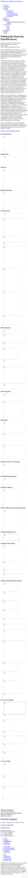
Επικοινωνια (7, 30)
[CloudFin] (15, 347)
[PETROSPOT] (15, 629)
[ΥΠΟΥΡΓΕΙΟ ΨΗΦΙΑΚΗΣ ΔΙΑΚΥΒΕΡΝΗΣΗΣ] (15, 785)
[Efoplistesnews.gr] (11, 679)
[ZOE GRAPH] (11, 540)
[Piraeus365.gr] (13, 693)
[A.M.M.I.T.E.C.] (15, 719)
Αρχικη (5, 838)
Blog (5, 854)
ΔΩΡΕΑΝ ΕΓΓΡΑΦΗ (6, 131)
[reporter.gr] (13, 577)
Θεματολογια (10, 10)
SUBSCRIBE (9, 825)
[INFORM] (11, 241)
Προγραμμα (7, 6)
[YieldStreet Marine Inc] (15, 388)
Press (5, 17)
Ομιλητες (6, 5)
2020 (8, 26)
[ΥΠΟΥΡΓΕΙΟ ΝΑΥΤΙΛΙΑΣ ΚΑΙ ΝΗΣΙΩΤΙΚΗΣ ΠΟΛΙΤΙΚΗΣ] (14, 775)
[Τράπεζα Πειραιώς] (15, 268)
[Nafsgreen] (11, 609)
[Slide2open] (15, 164)
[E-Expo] (15, 473)
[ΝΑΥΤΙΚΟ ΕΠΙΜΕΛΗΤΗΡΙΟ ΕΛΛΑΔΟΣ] (14, 798)
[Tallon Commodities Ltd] (13, 324)
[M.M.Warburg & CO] (12, 366)
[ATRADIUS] (10, 333)
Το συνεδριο (7, 846)
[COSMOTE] (15, 207)
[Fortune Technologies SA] (14, 432)
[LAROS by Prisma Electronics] (11, 400)
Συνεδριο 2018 (7, 860)
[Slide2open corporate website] (5, 827)
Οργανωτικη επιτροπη (12, 13)
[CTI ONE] (15, 235)
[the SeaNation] (11, 617)
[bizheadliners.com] (15, 151)
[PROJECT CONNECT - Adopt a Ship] (15, 743)
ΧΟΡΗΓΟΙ (6, 842)
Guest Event (7, 852)
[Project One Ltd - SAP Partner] (15, 383)
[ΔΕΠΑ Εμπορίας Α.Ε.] (10, 359)
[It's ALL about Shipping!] (15, 662)
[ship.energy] (15, 640)
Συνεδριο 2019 (7, 859)
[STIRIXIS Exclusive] (15, 484)
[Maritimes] (11, 671)
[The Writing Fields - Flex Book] (13, 504)
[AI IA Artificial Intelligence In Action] (15, 713)
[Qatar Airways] (11, 291)
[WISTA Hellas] (10, 751)
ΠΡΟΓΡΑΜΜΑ (16, 131)
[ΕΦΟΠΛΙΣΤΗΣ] (11, 591)
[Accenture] (13, 217)
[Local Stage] (14, 529)
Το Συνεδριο (10, 12)
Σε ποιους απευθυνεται (12, 15)
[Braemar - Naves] (15, 341)
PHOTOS (6, 19)
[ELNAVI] (11, 600)
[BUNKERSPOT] (15, 623)
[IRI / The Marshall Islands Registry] (12, 444)
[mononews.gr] (14, 573)
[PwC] (15, 187)
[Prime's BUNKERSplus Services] (13, 417)
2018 (8, 29)
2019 (8, 27)
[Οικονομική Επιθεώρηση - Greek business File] (11, 568)
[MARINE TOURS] (14, 458)
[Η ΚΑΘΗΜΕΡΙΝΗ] (15, 561)
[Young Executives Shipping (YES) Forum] (12, 758)
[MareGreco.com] (12, 697)
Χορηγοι (6, 8)
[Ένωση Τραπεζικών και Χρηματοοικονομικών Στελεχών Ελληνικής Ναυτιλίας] (9, 730)
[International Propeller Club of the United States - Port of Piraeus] (15, 735)
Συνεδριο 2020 (7, 857)
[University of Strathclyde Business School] (14, 314)
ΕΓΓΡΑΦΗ (3, 825)
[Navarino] (15, 246)
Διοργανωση (10, 16)
